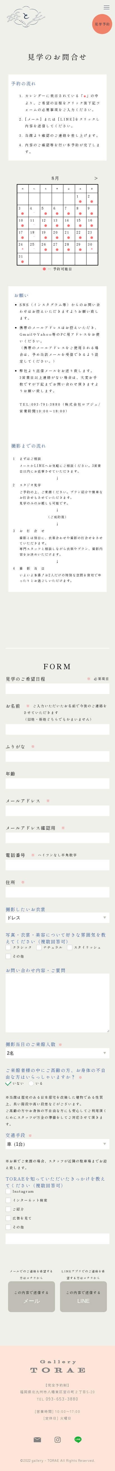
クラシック (22, 947)
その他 (18, 956)
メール (31, 1297)
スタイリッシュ (87, 947)
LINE (83, 1297)
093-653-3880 (62, 1398)
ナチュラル (53, 947)
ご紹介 (18, 1209)
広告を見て (22, 1218)
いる (39, 1083)
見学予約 (102, 24)
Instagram (23, 1191)
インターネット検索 (30, 1200)
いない (18, 1083)
